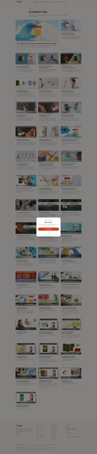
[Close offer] (59, 219)
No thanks (48, 232)
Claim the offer (48, 229)
